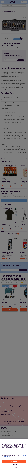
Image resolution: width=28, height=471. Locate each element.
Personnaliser (14, 464)
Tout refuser (14, 467)
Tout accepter (14, 461)
